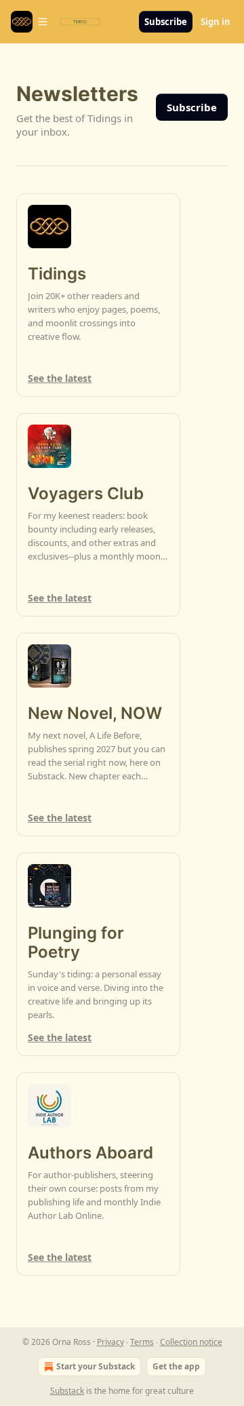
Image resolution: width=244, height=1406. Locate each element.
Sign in (215, 22)
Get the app (176, 1366)
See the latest (60, 378)
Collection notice (191, 1342)
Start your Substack (95, 1366)
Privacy (110, 1342)
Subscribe (165, 22)
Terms (142, 1342)
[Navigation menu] (30, 21)
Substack (67, 1391)
